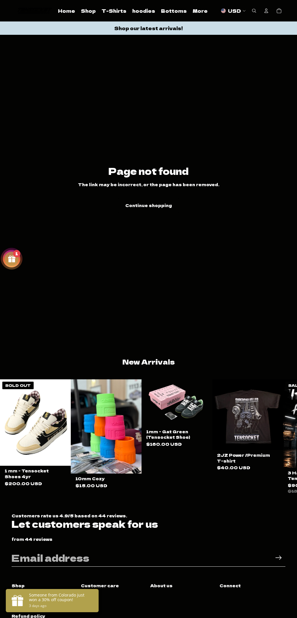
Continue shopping (148, 205)
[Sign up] (278, 558)
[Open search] (254, 10)
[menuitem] (200, 10)
